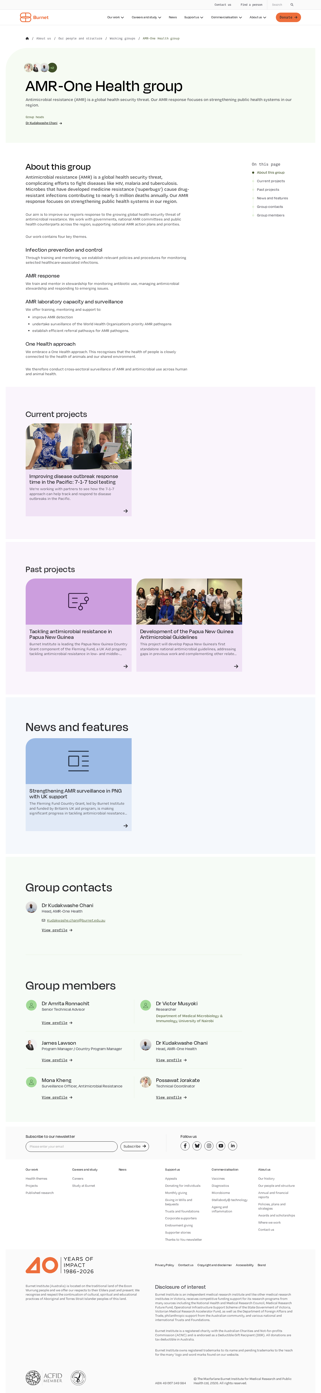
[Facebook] (185, 1145)
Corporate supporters (181, 1218)
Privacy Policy (164, 1265)
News (173, 17)
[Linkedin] (232, 1145)
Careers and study (144, 17)
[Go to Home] (27, 38)
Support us (191, 17)
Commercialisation (224, 17)
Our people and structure (276, 1185)
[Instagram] (208, 1145)
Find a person (251, 4)
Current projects (271, 181)
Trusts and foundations (182, 1211)
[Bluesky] (196, 1145)
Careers (77, 1178)
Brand (262, 1265)
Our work (113, 17)
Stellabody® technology (230, 1200)
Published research (40, 1193)
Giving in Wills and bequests (178, 1202)
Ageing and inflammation (222, 1209)
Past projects (268, 189)
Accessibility (245, 1265)
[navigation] (160, 12)
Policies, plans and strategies (272, 1206)
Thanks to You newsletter (183, 1239)
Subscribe (133, 1146)
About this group (271, 172)
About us (256, 17)
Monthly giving (176, 1193)
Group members (270, 215)
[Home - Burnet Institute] (34, 17)
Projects (32, 1185)
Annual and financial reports (273, 1195)
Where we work (269, 1222)
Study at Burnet (83, 1185)
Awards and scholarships (276, 1215)
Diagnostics (220, 1185)
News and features (272, 198)
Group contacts (270, 207)
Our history (266, 1178)
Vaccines (218, 1178)
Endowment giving (179, 1225)
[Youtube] (220, 1145)
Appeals (171, 1178)
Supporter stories (178, 1232)
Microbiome (221, 1193)
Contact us (223, 4)
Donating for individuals (183, 1185)
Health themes (36, 1178)
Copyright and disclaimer (214, 1265)
